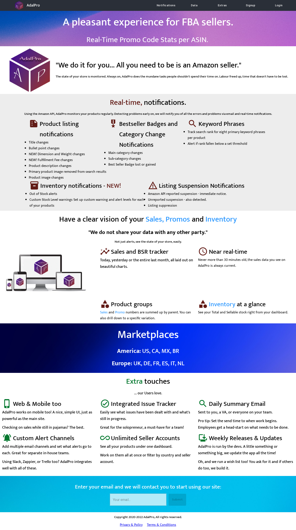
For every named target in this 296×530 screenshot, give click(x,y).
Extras (222, 5)
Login (279, 5)
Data (194, 5)
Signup (250, 5)
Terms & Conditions (161, 525)
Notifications (166, 5)
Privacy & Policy (131, 525)
